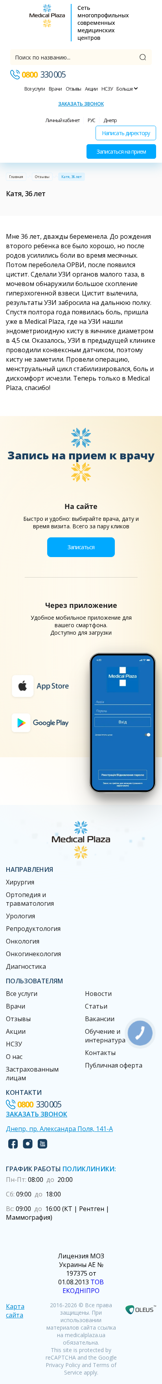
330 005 (43, 74)
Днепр (110, 120)
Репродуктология (33, 928)
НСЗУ (106, 88)
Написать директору (126, 133)
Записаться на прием (121, 151)
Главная (16, 176)
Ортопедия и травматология (30, 899)
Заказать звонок (81, 103)
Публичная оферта (113, 1065)
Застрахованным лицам (32, 1073)
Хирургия (20, 882)
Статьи (96, 1006)
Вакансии (99, 1018)
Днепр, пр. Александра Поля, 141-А (59, 1128)
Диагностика (26, 966)
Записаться (81, 547)
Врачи (55, 88)
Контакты (100, 1052)
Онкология (22, 941)
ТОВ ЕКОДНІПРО (83, 1286)
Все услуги (34, 88)
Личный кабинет (62, 120)
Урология (20, 916)
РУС (91, 120)
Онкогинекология (33, 953)
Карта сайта (15, 1310)
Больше (125, 88)
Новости (98, 993)
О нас (14, 1056)
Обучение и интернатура (105, 1035)
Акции (91, 88)
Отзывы (73, 88)
